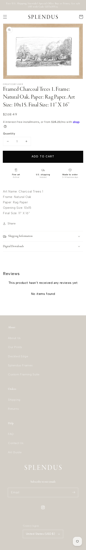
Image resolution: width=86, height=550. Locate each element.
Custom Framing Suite (24, 374)
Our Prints (15, 347)
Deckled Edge (18, 356)
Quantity (9, 133)
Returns (13, 408)
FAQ (11, 434)
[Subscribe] (73, 492)
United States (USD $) (40, 533)
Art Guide (15, 452)
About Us (14, 338)
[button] (5, 16)
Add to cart (43, 156)
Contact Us (16, 443)
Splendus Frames (20, 365)
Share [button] (12, 223)
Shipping (14, 399)
